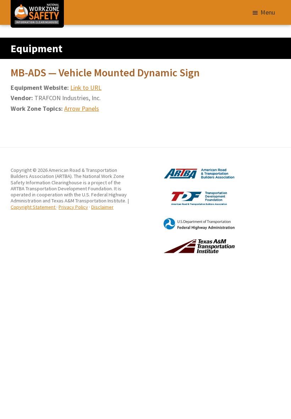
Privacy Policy (73, 207)
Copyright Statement (33, 207)
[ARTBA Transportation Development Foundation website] (190, 191)
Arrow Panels (81, 108)
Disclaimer (102, 207)
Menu (267, 12)
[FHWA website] (190, 221)
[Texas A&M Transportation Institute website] (190, 242)
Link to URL (85, 87)
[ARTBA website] (190, 170)
